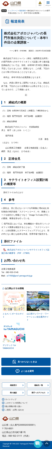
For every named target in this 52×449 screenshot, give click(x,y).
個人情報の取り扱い (13, 406)
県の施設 (13, 393)
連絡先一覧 (38, 385)
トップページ (13, 11)
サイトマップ (10, 399)
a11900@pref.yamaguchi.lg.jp (19, 276)
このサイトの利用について (16, 403)
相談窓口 (13, 385)
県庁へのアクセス (38, 393)
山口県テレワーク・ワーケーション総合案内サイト (38, 317)
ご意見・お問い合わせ (14, 410)
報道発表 (22, 11)
